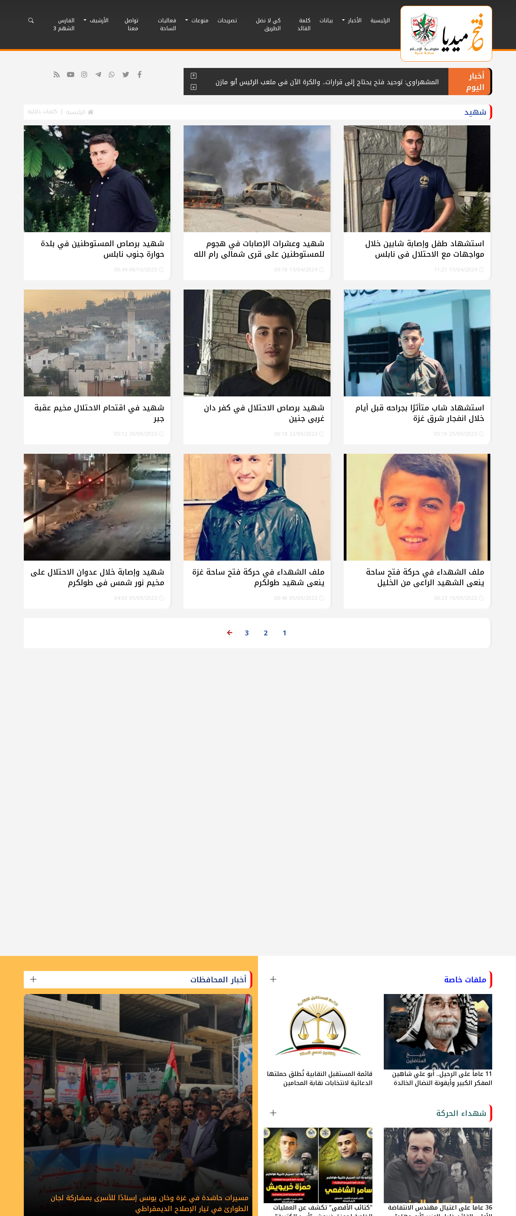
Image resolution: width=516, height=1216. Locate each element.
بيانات (326, 20)
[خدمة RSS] (57, 75)
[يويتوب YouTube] (70, 75)
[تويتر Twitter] (126, 75)
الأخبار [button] (354, 20)
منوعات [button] (199, 20)
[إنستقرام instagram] (84, 75)
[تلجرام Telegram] (98, 75)
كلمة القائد (304, 24)
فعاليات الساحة (167, 24)
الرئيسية (380, 20)
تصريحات (227, 20)
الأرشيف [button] (98, 20)
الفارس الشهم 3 (63, 24)
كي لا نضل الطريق (268, 24)
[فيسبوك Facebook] (140, 75)
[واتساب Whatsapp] (112, 75)
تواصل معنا (131, 24)
